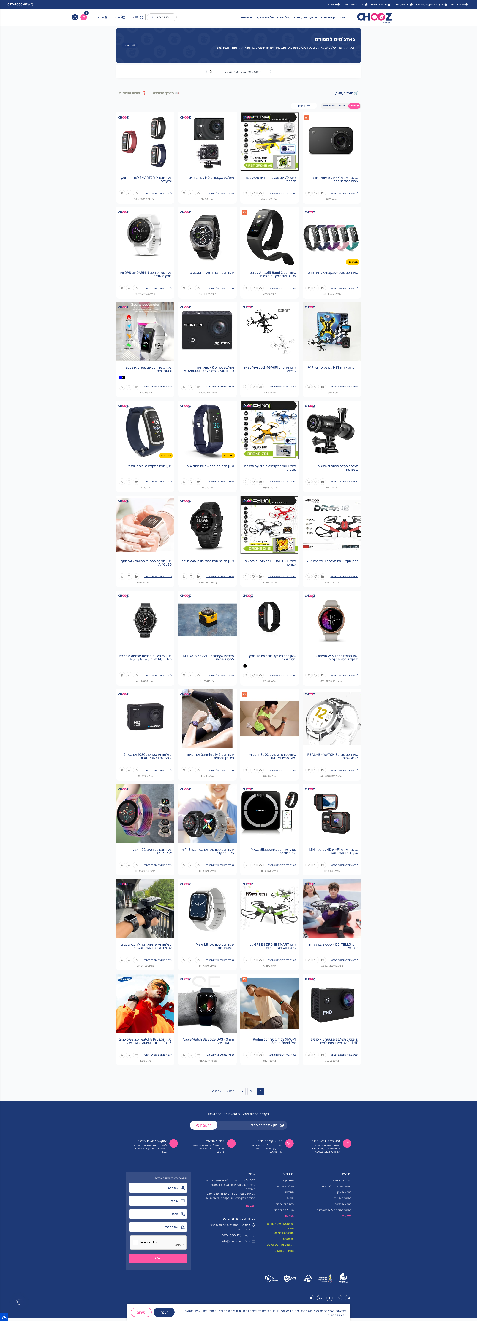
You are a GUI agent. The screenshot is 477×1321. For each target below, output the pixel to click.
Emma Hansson (283, 1232)
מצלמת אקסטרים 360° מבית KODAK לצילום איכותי (208, 657)
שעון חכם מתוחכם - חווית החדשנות (210, 466)
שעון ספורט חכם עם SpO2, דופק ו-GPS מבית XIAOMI (272, 756)
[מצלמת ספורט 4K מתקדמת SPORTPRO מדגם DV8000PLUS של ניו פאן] (207, 331)
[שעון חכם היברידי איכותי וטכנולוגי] (207, 236)
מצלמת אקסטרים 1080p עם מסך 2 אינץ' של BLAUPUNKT (148, 756)
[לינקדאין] (320, 1298)
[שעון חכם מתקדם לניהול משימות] (145, 430)
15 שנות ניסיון (458, 4)
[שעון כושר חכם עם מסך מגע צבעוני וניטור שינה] (145, 331)
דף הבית (343, 17)
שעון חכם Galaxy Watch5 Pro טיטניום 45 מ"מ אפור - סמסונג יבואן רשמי (145, 1041)
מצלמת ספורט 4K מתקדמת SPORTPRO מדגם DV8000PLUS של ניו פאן (208, 371)
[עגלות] (75, 17)
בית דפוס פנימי (401, 4)
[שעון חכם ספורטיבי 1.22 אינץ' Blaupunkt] (145, 813)
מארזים (342, 106)
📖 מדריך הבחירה (166, 93)
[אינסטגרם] (348, 1298)
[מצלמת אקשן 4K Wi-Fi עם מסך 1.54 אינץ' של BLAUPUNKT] (332, 813)
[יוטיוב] (311, 1298)
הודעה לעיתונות (284, 1250)
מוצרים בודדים (329, 106)
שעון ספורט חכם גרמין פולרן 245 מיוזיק (207, 561)
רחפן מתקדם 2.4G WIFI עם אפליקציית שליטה (270, 369)
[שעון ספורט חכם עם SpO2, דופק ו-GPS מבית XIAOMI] (269, 718)
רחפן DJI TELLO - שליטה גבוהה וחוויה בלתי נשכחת (332, 946)
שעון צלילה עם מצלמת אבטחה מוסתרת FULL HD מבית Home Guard (145, 657)
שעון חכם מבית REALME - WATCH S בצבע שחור (332, 756)
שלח (158, 1258)
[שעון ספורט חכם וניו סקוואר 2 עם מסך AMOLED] (145, 525)
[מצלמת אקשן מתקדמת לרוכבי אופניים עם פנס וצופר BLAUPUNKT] (145, 908)
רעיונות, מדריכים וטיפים (280, 1244)
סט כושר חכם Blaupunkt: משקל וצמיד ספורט (273, 851)
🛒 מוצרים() (346, 93)
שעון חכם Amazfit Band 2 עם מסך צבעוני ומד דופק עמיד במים (272, 274)
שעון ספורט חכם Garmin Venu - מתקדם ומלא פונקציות (335, 657)
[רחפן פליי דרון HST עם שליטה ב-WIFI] (332, 331)
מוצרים (129, 45)
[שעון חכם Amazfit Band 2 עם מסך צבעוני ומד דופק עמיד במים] (269, 236)
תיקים (290, 1198)
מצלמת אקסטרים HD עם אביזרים (211, 178)
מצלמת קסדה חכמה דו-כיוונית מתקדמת (338, 468)
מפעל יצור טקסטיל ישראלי (430, 4)
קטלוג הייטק (344, 1192)
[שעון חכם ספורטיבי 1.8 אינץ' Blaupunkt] (207, 908)
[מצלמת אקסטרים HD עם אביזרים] (207, 141)
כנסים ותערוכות (284, 1204)
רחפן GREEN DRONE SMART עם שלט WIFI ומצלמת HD (272, 946)
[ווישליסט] (84, 17)
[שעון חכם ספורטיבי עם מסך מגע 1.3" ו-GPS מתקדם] (207, 813)
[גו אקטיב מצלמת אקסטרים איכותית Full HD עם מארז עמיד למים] (332, 1003)
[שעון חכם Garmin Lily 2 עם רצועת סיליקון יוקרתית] (207, 718)
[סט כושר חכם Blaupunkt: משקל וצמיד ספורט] (269, 813)
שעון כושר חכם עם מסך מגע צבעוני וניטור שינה (148, 369)
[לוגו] (374, 17)
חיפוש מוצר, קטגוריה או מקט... (242, 72)
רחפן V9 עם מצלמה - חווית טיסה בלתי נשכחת (270, 179)
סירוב (141, 1312)
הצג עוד (250, 1205)
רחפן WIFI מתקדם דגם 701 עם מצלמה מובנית (270, 468)
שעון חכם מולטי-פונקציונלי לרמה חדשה (332, 273)
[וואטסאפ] (339, 1298)
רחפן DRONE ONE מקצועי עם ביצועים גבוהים (270, 563)
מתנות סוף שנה (342, 1198)
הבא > (231, 1091)
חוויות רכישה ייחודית (353, 4)
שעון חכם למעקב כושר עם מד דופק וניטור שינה (272, 657)
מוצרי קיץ (288, 1180)
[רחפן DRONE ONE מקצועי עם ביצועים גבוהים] (269, 525)
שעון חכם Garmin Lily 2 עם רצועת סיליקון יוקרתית (210, 756)
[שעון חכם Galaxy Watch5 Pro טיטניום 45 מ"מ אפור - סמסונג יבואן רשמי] (145, 1003)
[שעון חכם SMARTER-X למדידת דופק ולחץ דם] (145, 141)
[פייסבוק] (329, 1298)
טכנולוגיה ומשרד (284, 1210)
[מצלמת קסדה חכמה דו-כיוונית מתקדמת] (332, 430)
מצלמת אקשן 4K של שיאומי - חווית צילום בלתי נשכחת (335, 179)
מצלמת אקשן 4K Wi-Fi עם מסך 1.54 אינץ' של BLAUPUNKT (333, 851)
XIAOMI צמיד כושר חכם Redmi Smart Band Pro (274, 1041)
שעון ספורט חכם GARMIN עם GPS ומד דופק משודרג (145, 274)
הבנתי (164, 1312)
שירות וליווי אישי (379, 4)
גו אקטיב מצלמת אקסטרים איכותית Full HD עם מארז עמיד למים (334, 1041)
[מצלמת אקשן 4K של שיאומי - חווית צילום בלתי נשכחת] (332, 141)
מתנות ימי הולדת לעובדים (336, 1186)
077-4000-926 (231, 1235)
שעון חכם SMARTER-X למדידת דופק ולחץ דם (146, 179)
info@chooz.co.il (232, 1241)
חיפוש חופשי (163, 17)
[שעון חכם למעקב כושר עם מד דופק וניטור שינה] (269, 619)
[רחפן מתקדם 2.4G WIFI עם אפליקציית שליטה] (269, 331)
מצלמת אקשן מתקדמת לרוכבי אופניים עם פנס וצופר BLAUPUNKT (146, 946)
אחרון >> (216, 1091)
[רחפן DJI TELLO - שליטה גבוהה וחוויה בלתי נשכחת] (332, 908)
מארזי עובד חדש (342, 1180)
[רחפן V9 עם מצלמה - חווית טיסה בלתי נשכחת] (269, 141)
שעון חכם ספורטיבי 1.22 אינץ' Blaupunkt (152, 851)
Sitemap (288, 1238)
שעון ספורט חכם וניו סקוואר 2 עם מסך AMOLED (146, 563)
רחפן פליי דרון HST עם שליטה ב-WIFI (333, 368)
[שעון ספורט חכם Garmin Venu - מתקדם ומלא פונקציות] (332, 619)
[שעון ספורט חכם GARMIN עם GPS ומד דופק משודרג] (145, 236)
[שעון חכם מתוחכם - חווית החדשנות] (207, 430)
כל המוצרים (354, 106)
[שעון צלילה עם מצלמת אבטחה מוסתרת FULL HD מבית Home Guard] (145, 619)
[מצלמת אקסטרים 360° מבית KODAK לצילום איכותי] (207, 619)
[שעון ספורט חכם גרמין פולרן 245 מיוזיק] (207, 525)
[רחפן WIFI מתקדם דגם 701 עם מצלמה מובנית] (269, 430)
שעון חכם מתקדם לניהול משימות (150, 466)
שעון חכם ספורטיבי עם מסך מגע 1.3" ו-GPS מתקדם (207, 851)
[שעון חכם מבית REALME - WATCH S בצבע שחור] (332, 718)
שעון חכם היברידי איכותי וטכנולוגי (211, 273)
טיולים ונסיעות (285, 1186)
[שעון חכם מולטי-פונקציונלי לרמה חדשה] (332, 236)
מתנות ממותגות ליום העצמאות (334, 1210)
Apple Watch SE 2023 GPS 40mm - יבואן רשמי (208, 1041)
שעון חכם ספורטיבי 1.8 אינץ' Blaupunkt (215, 946)
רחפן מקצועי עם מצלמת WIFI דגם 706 (332, 561)
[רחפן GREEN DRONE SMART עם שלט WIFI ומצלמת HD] (269, 908)
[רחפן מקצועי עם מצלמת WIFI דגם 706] (332, 525)
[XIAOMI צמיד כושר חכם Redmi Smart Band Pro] (269, 1003)
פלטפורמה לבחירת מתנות (257, 17)
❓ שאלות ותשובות (132, 93)
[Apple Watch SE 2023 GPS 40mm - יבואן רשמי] (207, 1003)
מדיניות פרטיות (337, 1315)
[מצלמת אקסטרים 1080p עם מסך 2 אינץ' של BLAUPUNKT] (145, 718)
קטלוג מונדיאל (343, 1204)
